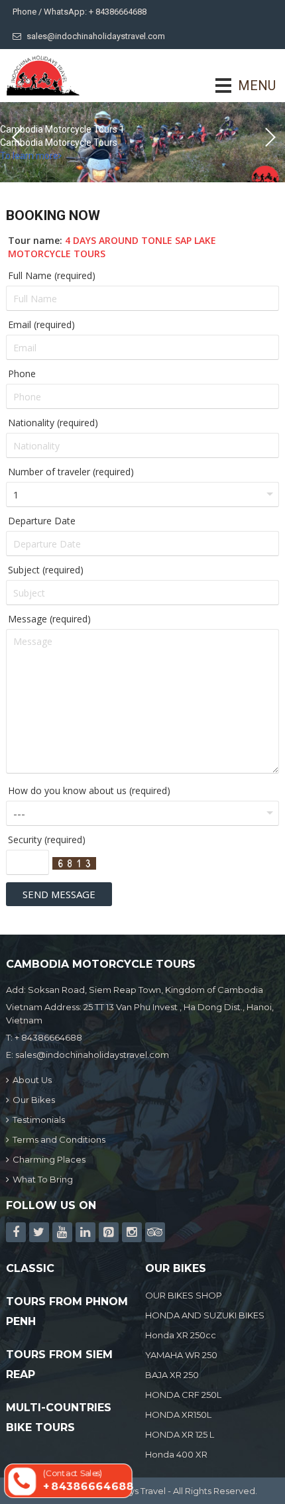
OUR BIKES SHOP (183, 1295)
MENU (238, 85)
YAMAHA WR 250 (181, 1355)
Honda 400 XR (176, 1454)
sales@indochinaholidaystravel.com (96, 36)
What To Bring (43, 1179)
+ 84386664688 (48, 1037)
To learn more (29, 155)
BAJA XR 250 (172, 1374)
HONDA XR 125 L (179, 1434)
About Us (32, 1079)
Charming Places (49, 1159)
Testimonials (39, 1119)
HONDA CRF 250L (183, 1394)
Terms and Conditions (59, 1139)
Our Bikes (34, 1099)
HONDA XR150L (178, 1414)
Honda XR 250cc (180, 1335)
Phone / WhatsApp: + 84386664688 (79, 12)
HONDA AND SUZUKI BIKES (204, 1315)
